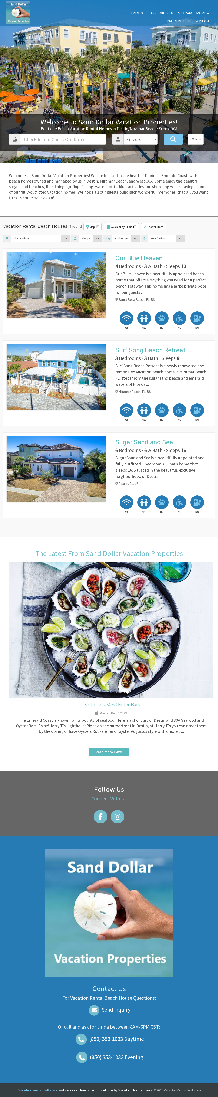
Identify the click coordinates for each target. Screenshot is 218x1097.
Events (137, 13)
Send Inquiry (116, 1009)
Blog (151, 13)
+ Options (195, 139)
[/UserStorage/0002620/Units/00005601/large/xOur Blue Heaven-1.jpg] (56, 285)
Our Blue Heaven (139, 258)
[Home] (18, 12)
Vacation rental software (37, 1090)
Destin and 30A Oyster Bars (111, 704)
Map (92, 227)
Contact (202, 21)
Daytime (116, 1038)
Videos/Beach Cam (176, 13)
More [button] (201, 13)
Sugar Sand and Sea (144, 442)
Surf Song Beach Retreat (150, 350)
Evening (116, 1057)
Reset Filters (154, 227)
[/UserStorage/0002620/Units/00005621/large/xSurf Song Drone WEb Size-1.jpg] (56, 377)
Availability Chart (121, 227)
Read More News (109, 752)
